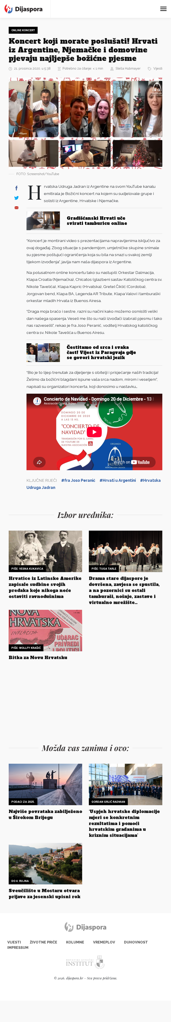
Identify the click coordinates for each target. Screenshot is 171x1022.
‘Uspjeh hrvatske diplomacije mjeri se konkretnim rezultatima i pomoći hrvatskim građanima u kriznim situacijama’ (124, 823)
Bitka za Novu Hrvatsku (38, 657)
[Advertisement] (85, 701)
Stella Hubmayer (128, 68)
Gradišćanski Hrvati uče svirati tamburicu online (97, 220)
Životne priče (43, 942)
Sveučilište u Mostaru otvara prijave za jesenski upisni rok (44, 894)
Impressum (17, 947)
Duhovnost (136, 942)
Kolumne (75, 942)
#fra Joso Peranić (78, 480)
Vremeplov (104, 942)
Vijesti (157, 68)
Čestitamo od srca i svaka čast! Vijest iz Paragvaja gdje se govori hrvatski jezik (101, 352)
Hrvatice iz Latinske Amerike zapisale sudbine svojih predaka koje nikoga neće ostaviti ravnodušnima (45, 587)
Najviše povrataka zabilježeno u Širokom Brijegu (45, 814)
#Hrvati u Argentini (118, 480)
